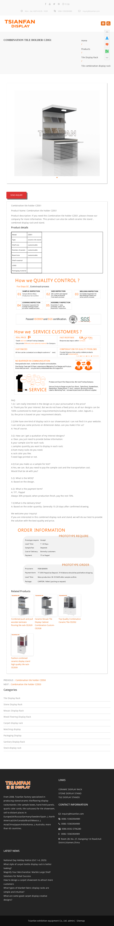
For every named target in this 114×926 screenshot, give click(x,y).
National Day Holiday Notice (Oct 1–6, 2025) (25, 860)
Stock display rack (12, 747)
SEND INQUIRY (16, 195)
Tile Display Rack (89, 57)
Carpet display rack (13, 723)
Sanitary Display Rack (14, 741)
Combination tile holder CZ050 (30, 680)
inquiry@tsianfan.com (91, 11)
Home (84, 40)
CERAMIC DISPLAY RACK (70, 789)
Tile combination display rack (95, 65)
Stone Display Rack (13, 704)
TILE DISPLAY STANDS (69, 797)
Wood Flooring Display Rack (17, 716)
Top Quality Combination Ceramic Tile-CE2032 (70, 620)
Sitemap (80, 920)
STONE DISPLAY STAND (69, 793)
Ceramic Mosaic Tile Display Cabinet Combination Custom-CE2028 (44, 623)
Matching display (12, 729)
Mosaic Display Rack (14, 710)
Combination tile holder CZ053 (26, 684)
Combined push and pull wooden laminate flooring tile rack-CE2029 (22, 622)
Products (85, 49)
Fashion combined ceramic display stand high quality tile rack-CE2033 (20, 663)
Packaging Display (12, 735)
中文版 (67, 4)
